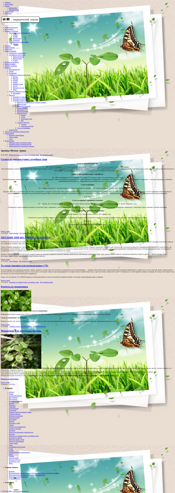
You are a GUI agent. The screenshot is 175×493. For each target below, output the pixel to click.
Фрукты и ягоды (18, 88)
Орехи (15, 82)
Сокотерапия (9, 133)
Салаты (23, 124)
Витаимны (16, 93)
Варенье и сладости (24, 106)
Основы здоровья (11, 66)
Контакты (8, 13)
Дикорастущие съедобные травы (20, 143)
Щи (22, 121)
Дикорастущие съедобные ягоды (20, 144)
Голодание (8, 49)
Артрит (15, 35)
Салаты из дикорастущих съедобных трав (24, 159)
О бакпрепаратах (15, 478)
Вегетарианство (14, 69)
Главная (7, 2)
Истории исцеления (12, 62)
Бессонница (17, 38)
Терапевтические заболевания (19, 33)
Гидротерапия (9, 47)
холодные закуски (27, 126)
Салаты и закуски (23, 122)
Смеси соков (13, 137)
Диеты (11, 71)
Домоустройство (10, 51)
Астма (15, 36)
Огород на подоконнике (17, 53)
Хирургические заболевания (19, 42)
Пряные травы (18, 84)
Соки (11, 139)
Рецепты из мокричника (14, 286)
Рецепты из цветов (19, 99)
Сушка (15, 60)
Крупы (15, 77)
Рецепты (12, 95)
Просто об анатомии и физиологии (17, 132)
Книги (7, 6)
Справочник (9, 11)
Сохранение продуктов (17, 55)
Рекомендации (14, 10)
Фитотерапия (9, 141)
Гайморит (16, 40)
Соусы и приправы (23, 128)
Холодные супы (26, 119)
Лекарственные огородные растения (21, 146)
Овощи (15, 80)
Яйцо (15, 89)
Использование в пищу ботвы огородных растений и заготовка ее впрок (34, 473)
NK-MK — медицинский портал (17, 491)
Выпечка (20, 110)
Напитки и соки (22, 111)
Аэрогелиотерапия (11, 27)
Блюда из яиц (21, 104)
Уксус (15, 86)
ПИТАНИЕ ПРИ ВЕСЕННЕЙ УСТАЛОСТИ (25, 237)
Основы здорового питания (18, 91)
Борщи (23, 115)
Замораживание (18, 57)
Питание (8, 68)
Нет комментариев (46, 155)
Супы (23, 117)
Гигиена (8, 46)
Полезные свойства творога (18, 477)
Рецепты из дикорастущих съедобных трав (28, 97)
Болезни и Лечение (11, 31)
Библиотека (13, 8)
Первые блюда (22, 113)
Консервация (17, 58)
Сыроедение (13, 130)
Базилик (12, 471)
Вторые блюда (22, 108)
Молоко (15, 79)
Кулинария (12, 73)
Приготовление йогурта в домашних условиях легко (27, 475)
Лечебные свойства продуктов (19, 75)
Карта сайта (9, 4)
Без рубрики (9, 29)
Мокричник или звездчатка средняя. (21, 330)
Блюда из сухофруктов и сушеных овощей (31, 102)
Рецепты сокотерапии (16, 135)
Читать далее (5, 231)
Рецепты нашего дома (20, 100)
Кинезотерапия (10, 64)
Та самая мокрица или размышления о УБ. (24, 265)
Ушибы (15, 44)
